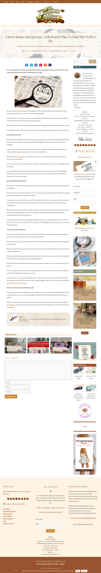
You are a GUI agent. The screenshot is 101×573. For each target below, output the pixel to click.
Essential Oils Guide (9, 511)
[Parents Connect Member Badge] (85, 417)
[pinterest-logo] (40, 65)
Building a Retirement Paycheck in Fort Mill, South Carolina (85, 321)
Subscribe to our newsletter (82, 174)
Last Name (76, 192)
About (12, 2)
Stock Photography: (83, 518)
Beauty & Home (8, 518)
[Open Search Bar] (50, 26)
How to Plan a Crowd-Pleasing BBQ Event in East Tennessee (85, 293)
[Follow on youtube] (83, 145)
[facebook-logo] (26, 65)
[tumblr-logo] (50, 65)
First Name (76, 186)
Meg (26, 51)
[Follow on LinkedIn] (92, 145)
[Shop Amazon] (94, 145)
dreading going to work (22, 157)
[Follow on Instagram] (75, 145)
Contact (56, 2)
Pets (4, 521)
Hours (23, 2)
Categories (46, 2)
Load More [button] (84, 333)
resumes (20, 241)
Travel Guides (7, 516)
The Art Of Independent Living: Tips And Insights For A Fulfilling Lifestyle (61, 349)
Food (77, 277)
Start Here (6, 509)
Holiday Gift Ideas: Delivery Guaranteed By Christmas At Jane (37, 349)
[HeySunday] (84, 266)
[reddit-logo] (45, 65)
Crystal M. (82, 298)
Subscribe (30, 2)
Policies (37, 2)
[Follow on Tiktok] (78, 145)
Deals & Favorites (8, 523)
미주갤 (85, 426)
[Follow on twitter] (89, 145)
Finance (78, 305)
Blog (18, 2)
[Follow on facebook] (86, 145)
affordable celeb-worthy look (17, 283)
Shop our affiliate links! (85, 157)
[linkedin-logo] (36, 65)
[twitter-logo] (31, 65)
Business (73, 51)
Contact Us (85, 131)
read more (77, 107)
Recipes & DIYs (7, 514)
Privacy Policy (41, 564)
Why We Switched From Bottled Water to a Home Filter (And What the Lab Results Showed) (15, 348)
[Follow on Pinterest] (80, 145)
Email (75, 199)
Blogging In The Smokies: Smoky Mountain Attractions (91, 396)
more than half (22, 111)
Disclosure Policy (52, 564)
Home (6, 2)
